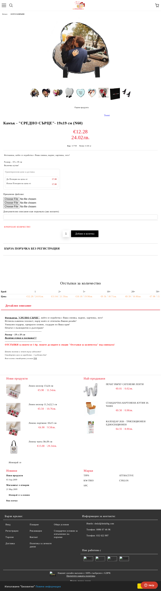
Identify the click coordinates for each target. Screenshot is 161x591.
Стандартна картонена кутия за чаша (127, 404)
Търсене (10, 537)
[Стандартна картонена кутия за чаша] (91, 408)
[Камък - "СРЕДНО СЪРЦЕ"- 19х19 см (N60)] (80, 83)
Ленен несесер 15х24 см (41, 386)
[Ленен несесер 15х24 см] (13, 391)
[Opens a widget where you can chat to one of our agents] (149, 585)
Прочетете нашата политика (81, 576)
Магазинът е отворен (17, 485)
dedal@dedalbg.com (104, 523)
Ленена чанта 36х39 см (40, 441)
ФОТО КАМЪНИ (17, 14)
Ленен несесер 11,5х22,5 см (43, 404)
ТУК (35, 358)
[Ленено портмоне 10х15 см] (13, 429)
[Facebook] (86, 542)
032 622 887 (102, 535)
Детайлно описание (18, 305)
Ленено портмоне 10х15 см (43, 423)
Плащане (34, 524)
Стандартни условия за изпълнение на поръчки (66, 534)
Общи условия (61, 524)
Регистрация (12, 531)
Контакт (34, 537)
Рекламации (36, 531)
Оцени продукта (82, 107)
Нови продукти (14, 475)
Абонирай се (14, 462)
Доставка (10, 543)
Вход (8, 524)
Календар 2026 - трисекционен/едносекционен (126, 423)
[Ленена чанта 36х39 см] (13, 447)
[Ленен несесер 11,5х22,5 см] (13, 410)
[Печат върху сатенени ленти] (91, 390)
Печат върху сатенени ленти (125, 384)
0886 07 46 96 (103, 529)
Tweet (107, 115)
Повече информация (48, 586)
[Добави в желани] (153, 225)
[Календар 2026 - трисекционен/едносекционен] (91, 427)
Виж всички (12, 501)
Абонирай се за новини (19, 495)
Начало (4, 14)
